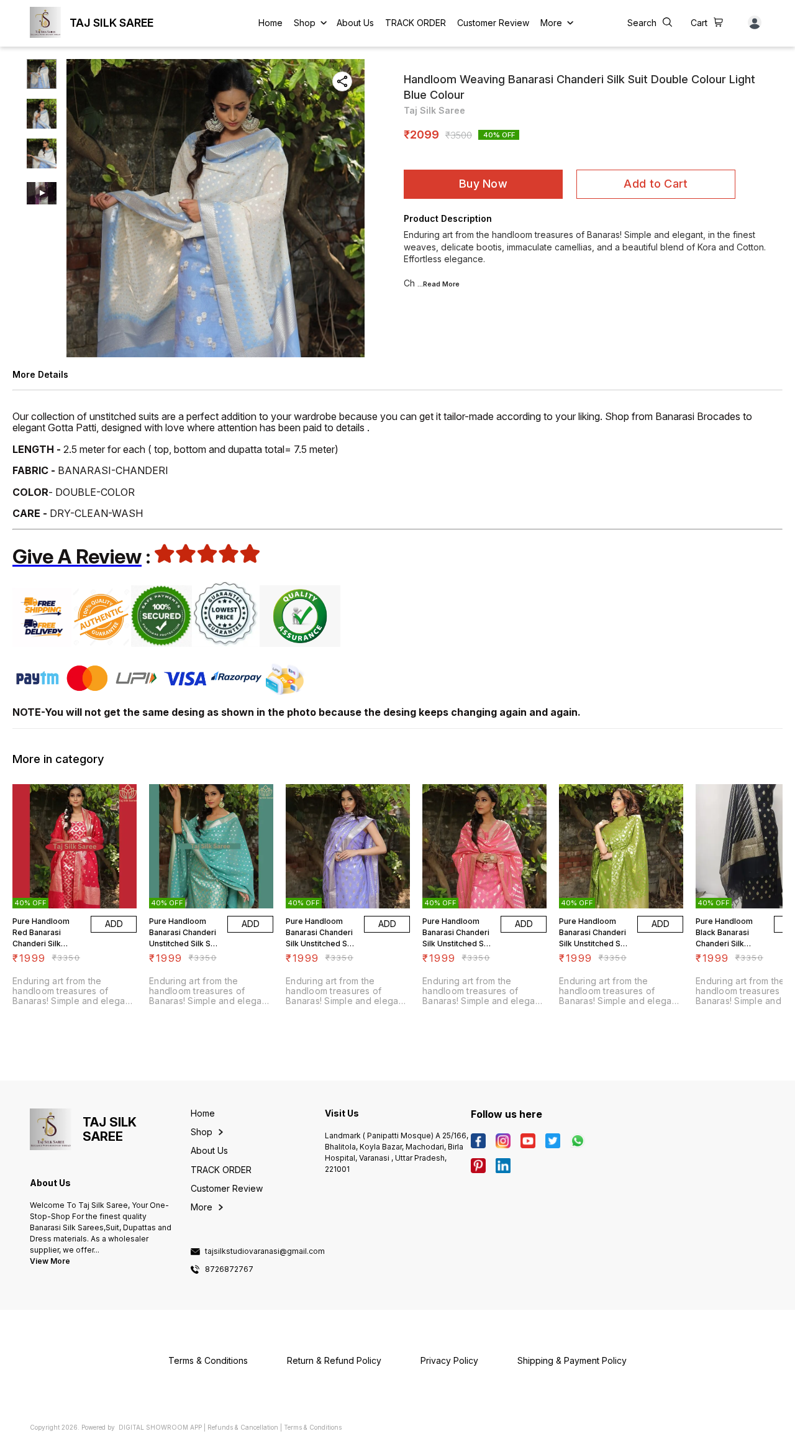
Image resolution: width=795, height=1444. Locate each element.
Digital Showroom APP (160, 1427)
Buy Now (483, 183)
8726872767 (229, 1269)
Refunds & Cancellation (242, 1427)
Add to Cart (656, 183)
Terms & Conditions (313, 1427)
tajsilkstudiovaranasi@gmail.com (265, 1251)
